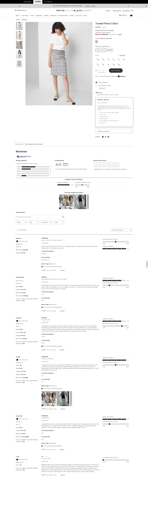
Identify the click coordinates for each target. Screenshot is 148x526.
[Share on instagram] (105, 136)
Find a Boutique (126, 10)
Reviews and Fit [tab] (20, 144)
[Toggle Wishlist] (90, 24)
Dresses (24, 19)
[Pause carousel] (146, 6)
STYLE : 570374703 (102, 102)
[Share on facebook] (103, 136)
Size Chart (122, 55)
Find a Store (102, 88)
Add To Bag (115, 70)
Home (18, 19)
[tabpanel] (74, 313)
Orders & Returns (117, 10)
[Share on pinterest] (108, 136)
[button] (131, 15)
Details (120, 34)
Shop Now (87, 5)
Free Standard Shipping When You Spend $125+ (67, 5)
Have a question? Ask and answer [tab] (34, 144)
